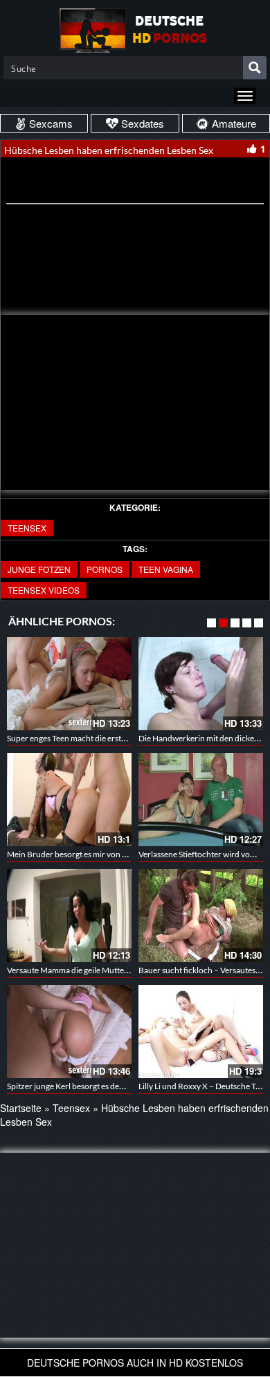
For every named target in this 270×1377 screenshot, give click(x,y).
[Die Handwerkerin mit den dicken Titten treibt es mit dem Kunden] (200, 683)
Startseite (21, 1108)
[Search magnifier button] (255, 67)
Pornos (105, 569)
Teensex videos (44, 590)
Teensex (27, 528)
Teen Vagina (165, 569)
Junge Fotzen (39, 569)
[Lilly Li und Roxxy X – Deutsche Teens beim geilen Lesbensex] (200, 1031)
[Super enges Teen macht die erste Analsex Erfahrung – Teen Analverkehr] (69, 683)
